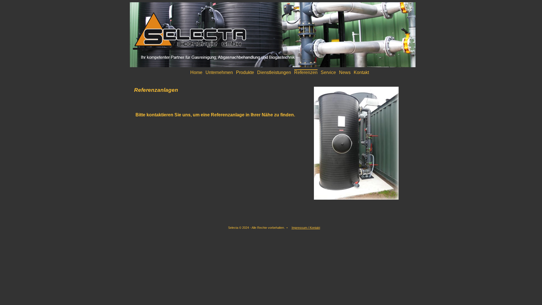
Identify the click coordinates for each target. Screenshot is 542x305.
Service (328, 72)
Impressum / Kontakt (306, 227)
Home (196, 72)
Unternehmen (219, 72)
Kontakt (361, 72)
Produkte (245, 72)
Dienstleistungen (274, 72)
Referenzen (306, 72)
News (345, 72)
